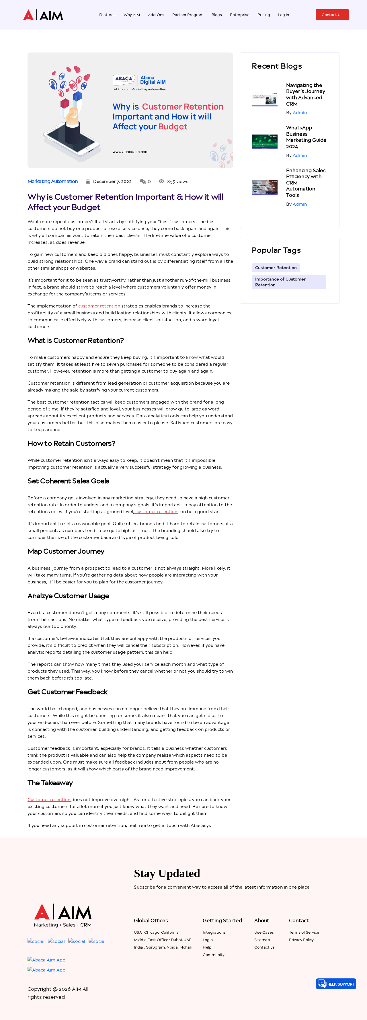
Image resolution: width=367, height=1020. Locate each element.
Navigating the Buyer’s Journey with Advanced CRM (305, 94)
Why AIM (132, 14)
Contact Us (332, 14)
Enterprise (239, 14)
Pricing (263, 14)
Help (207, 947)
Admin (300, 112)
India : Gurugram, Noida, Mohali (163, 947)
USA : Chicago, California (156, 932)
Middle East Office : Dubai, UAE (163, 939)
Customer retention (49, 799)
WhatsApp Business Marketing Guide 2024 (306, 137)
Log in (283, 14)
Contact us (264, 947)
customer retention (99, 306)
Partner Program (188, 14)
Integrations (214, 932)
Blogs (217, 14)
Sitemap (262, 939)
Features (107, 14)
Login (208, 939)
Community (214, 954)
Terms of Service (304, 932)
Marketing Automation (53, 181)
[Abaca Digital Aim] (43, 14)
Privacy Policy (301, 939)
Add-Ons (156, 14)
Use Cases (264, 932)
